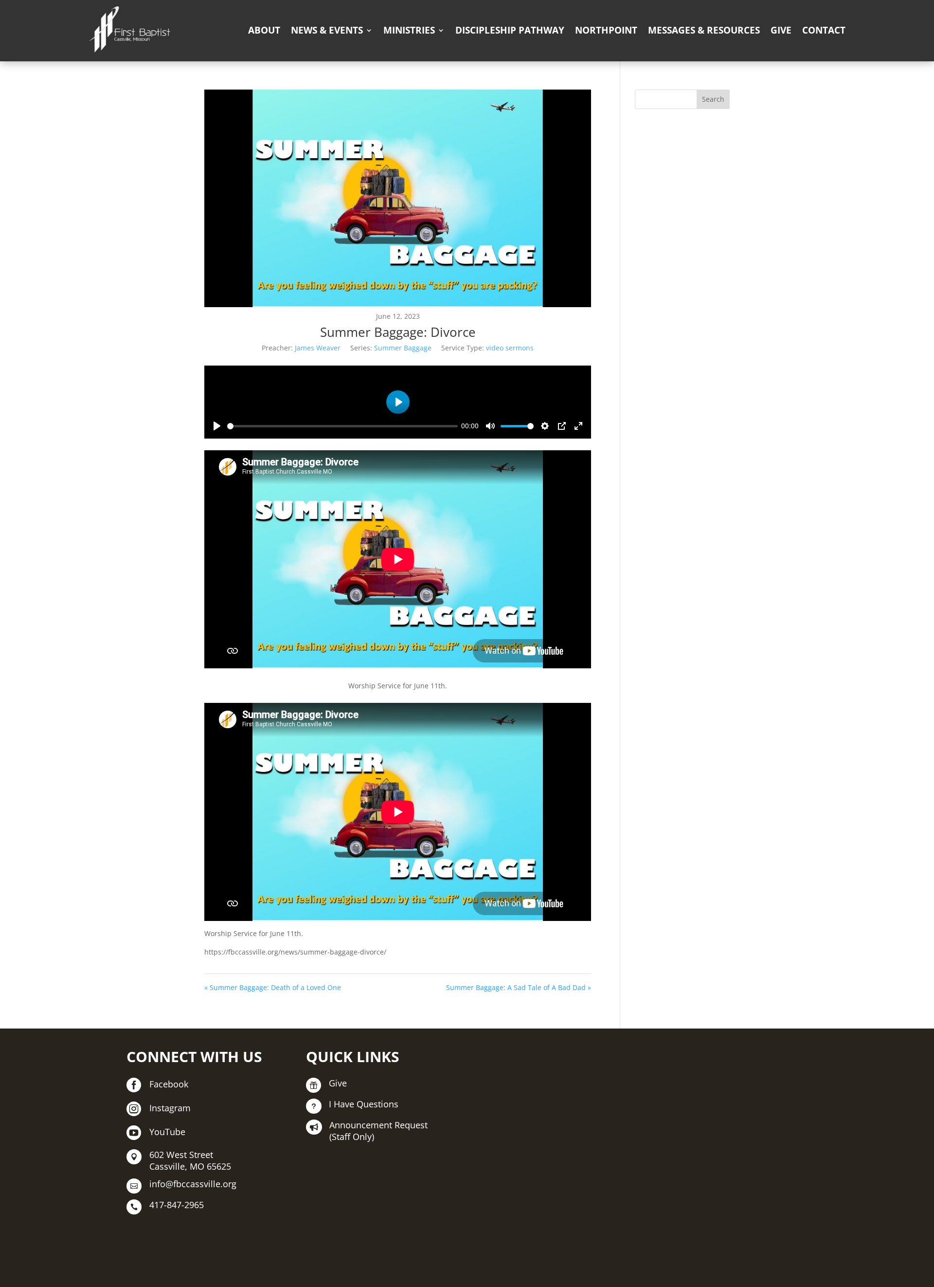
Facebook (168, 1084)
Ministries (409, 30)
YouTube (167, 1132)
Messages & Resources (704, 30)
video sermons (510, 347)
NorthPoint (606, 30)
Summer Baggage (402, 347)
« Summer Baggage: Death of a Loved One (272, 987)
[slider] (342, 426)
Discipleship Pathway (509, 30)
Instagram (170, 1108)
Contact (823, 30)
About (264, 30)
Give (781, 30)
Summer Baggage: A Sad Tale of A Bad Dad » (518, 987)
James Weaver (318, 347)
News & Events (327, 30)
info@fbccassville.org (192, 1184)
